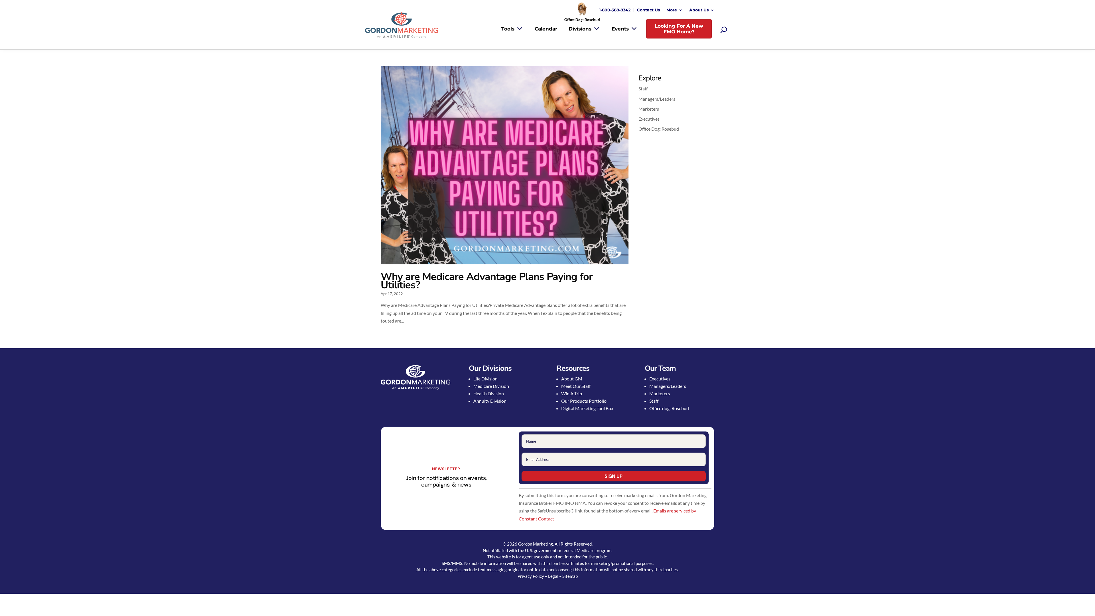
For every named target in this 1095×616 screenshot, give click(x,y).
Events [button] (620, 29)
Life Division (485, 378)
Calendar (546, 29)
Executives (649, 118)
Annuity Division (489, 401)
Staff (643, 88)
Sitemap (570, 576)
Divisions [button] (580, 29)
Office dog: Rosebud (669, 408)
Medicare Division (491, 386)
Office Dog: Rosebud (658, 128)
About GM (571, 378)
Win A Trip (571, 393)
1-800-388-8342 (614, 10)
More (671, 10)
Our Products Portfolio (584, 401)
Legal (553, 576)
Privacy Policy (531, 576)
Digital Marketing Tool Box (587, 408)
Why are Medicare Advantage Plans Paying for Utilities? (487, 281)
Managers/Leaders (656, 99)
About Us (699, 10)
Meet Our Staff (576, 386)
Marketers (648, 109)
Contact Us (648, 10)
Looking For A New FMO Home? (679, 29)
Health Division (488, 393)
